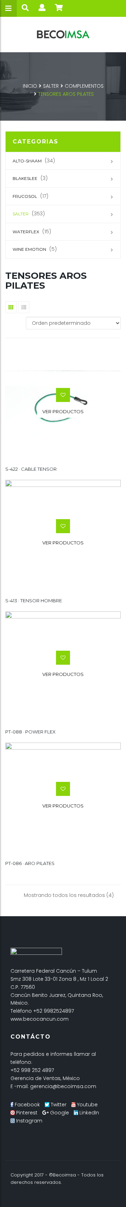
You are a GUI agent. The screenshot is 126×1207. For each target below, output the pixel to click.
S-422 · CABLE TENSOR (31, 469)
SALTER (51, 85)
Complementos (84, 85)
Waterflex (26, 231)
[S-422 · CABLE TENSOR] (63, 405)
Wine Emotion (29, 249)
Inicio (30, 85)
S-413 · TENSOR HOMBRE (33, 600)
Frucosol (25, 196)
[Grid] (10, 307)
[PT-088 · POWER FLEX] (63, 667)
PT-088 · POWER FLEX (30, 732)
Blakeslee (25, 178)
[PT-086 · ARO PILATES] (63, 799)
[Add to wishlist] (63, 395)
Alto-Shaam (27, 160)
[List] (23, 307)
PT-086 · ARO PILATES (30, 863)
